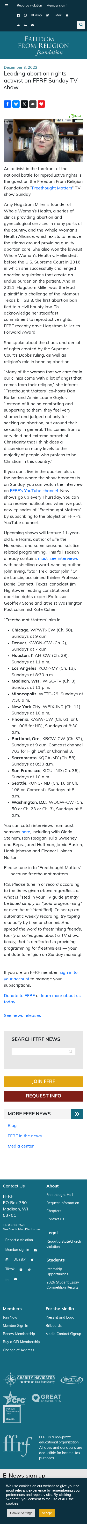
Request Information (62, 1203)
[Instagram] (25, 15)
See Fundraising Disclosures (22, 1229)
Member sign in (57, 5)
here (26, 832)
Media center (21, 1146)
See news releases (22, 1016)
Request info (43, 1096)
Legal (52, 1233)
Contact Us (14, 1186)
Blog (12, 1126)
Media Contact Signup (63, 1334)
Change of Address (18, 1350)
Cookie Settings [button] (21, 1513)
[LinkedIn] (25, 25)
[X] (47, 15)
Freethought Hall (59, 1195)
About (52, 1186)
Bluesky (36, 15)
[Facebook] (18, 15)
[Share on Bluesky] (16, 104)
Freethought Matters (52, 188)
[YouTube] (67, 15)
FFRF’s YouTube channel (34, 491)
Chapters (53, 1211)
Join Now (10, 1318)
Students (55, 1260)
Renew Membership (19, 1334)
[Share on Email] (32, 104)
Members (12, 1309)
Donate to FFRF (19, 996)
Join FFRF (43, 1081)
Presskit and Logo (60, 1318)
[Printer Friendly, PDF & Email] (75, 116)
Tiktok (57, 15)
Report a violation (29, 5)
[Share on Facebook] (7, 104)
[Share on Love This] (41, 104)
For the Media (60, 1309)
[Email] (32, 25)
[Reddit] (18, 25)
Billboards (54, 1326)
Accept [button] (47, 1513)
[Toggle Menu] (6, 6)
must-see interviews (58, 559)
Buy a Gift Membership (21, 1342)
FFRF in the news (25, 1136)
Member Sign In (15, 1326)
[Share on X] (24, 104)
